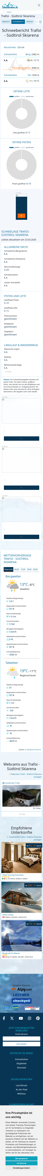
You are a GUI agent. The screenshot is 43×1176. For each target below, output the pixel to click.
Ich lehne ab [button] (21, 1163)
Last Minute (21, 1085)
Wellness (21, 1093)
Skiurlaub (21, 1067)
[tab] (8, 569)
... (2, 12)
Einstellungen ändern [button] (21, 1168)
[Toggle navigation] (39, 5)
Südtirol (9, 12)
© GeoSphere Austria (32, 749)
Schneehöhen (21, 1059)
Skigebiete (21, 1063)
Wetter (39, 22)
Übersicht (6, 22)
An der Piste (21, 1089)
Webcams (29, 22)
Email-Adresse (21, 1034)
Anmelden (22, 1044)
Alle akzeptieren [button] (21, 1158)
